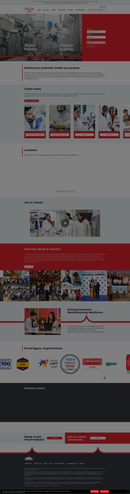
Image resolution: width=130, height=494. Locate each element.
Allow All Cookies (104, 491)
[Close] (127, 491)
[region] (65, 491)
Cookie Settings (94, 491)
